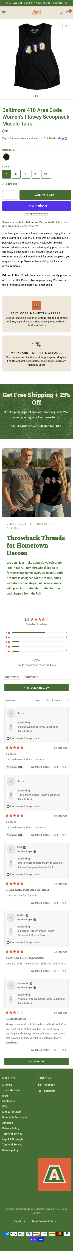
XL (35, 174)
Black (6, 157)
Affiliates (7, 1122)
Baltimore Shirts (36, 325)
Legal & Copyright (13, 1139)
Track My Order (11, 1090)
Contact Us (9, 1101)
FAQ (4, 1106)
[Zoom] (65, 26)
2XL (46, 174)
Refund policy (10, 1150)
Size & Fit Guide (11, 1112)
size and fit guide (43, 261)
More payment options (36, 213)
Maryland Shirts (36, 364)
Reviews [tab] (12, 678)
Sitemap (7, 1084)
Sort (38, 700)
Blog (5, 1095)
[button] (36, 633)
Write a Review (39, 688)
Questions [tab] (31, 678)
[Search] (61, 12)
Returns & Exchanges (14, 1117)
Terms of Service (12, 1133)
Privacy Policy (10, 1128)
